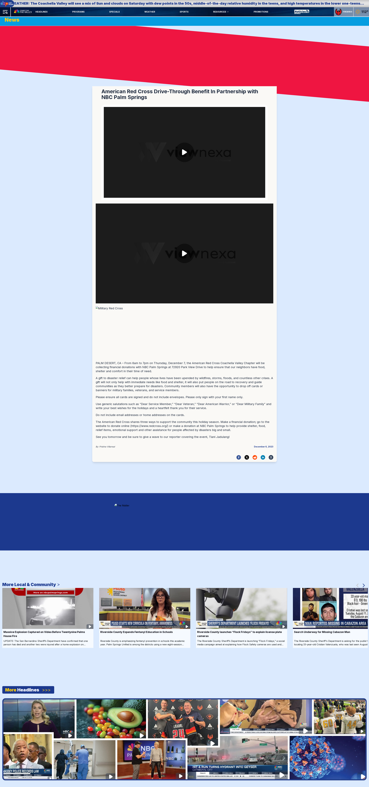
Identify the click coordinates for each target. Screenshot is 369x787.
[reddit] (255, 457)
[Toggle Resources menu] (228, 11)
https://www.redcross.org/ (149, 426)
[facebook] (238, 457)
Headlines (41, 12)
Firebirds (347, 12)
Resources (219, 12)
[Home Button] (23, 11)
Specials (114, 12)
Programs (78, 12)
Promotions (261, 12)
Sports (184, 12)
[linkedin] (263, 457)
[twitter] (246, 457)
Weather (149, 12)
